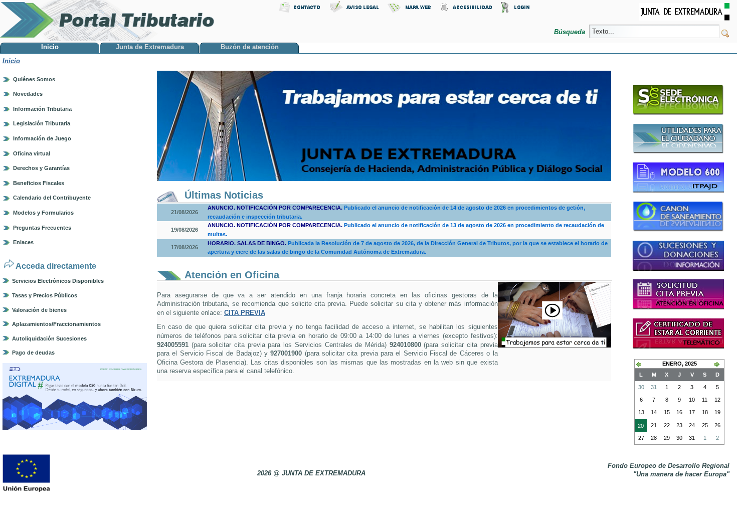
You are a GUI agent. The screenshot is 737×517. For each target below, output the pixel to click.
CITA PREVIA (244, 312)
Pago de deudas (33, 353)
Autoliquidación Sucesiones (49, 338)
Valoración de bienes (39, 310)
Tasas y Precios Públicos (44, 295)
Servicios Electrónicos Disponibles (58, 281)
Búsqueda (570, 32)
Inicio (11, 61)
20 (639, 427)
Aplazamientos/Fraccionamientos (56, 324)
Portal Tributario (107, 20)
